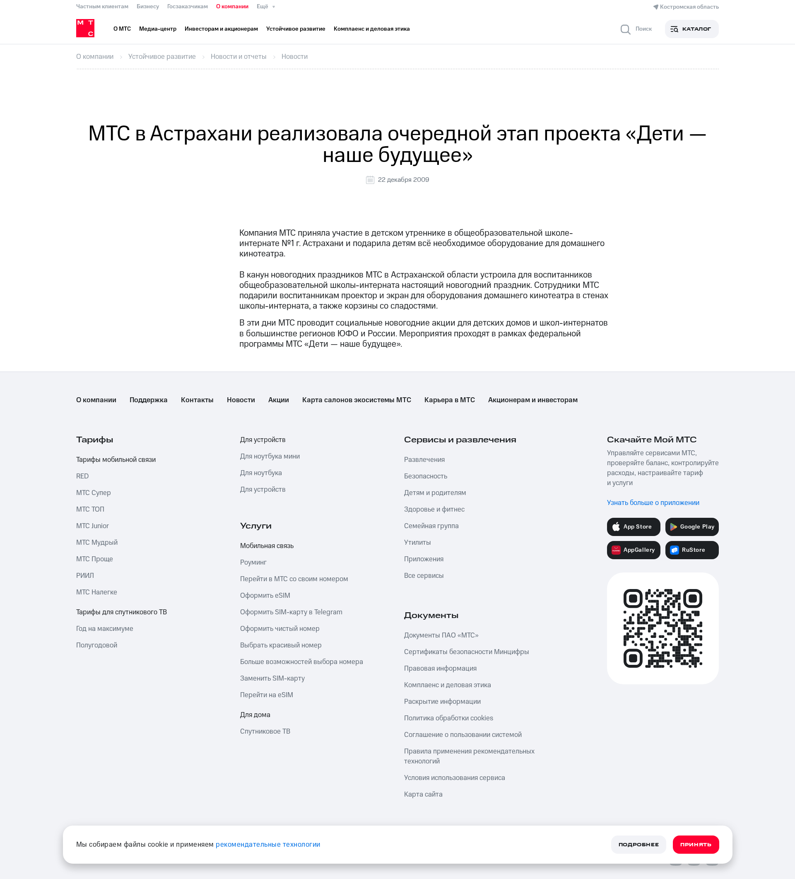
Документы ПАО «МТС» (441, 635)
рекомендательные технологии (268, 845)
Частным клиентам (102, 6)
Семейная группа (431, 526)
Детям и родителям (435, 493)
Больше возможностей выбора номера (301, 662)
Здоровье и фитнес (434, 509)
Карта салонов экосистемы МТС (356, 400)
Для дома (255, 715)
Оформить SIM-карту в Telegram (291, 612)
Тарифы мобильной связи (116, 460)
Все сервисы (424, 576)
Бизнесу (148, 6)
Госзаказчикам (187, 6)
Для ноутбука (261, 473)
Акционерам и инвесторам (533, 400)
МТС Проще (94, 559)
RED (82, 476)
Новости (241, 400)
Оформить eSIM (265, 596)
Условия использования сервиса (454, 778)
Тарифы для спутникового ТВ (121, 612)
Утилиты (417, 543)
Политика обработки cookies (448, 718)
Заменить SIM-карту (272, 678)
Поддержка (149, 400)
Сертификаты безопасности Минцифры (466, 652)
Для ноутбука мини (270, 456)
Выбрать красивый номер (281, 645)
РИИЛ (85, 576)
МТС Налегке (96, 592)
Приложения (423, 559)
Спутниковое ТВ (265, 732)
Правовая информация (440, 669)
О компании (232, 6)
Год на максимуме (104, 629)
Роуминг (253, 562)
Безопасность (425, 476)
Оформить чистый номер (280, 629)
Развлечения (424, 460)
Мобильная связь (267, 546)
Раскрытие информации (442, 702)
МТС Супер (93, 493)
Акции (278, 400)
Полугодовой (96, 645)
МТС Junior (92, 526)
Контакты (197, 400)
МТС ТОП (90, 509)
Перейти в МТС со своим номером (294, 579)
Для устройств (263, 440)
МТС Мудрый (97, 543)
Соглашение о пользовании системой (463, 735)
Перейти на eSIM (266, 695)
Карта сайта (423, 794)
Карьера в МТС (449, 400)
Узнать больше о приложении (653, 503)
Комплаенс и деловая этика (447, 685)
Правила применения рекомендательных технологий (469, 756)
